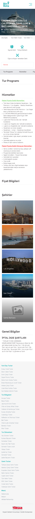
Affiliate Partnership (7, 499)
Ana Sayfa (4, 38)
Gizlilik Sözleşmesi (26, 512)
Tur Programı (8, 72)
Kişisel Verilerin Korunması (11, 512)
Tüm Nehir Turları (16, 38)
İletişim (3, 496)
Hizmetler (22, 72)
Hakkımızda (5, 494)
